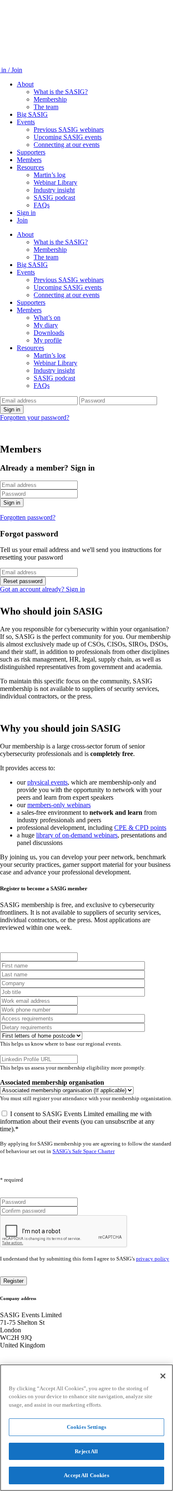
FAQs (42, 205)
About (25, 84)
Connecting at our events (67, 144)
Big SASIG (32, 114)
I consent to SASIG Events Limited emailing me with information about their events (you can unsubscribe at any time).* (77, 1121)
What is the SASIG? (61, 91)
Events (26, 122)
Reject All (86, 1451)
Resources (30, 167)
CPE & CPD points (140, 827)
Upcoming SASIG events (68, 137)
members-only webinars (59, 804)
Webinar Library (55, 182)
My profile (48, 340)
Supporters (31, 152)
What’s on (47, 317)
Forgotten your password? (34, 417)
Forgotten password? (27, 517)
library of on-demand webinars (77, 835)
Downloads (49, 332)
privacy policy (152, 1259)
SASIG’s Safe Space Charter (83, 1151)
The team (46, 106)
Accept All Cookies (86, 1475)
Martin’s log (50, 174)
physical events (47, 782)
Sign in (26, 212)
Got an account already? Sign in (42, 589)
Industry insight (54, 190)
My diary (46, 325)
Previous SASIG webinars (69, 129)
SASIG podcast (54, 197)
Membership (50, 99)
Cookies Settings (86, 1427)
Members (29, 159)
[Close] (163, 1376)
